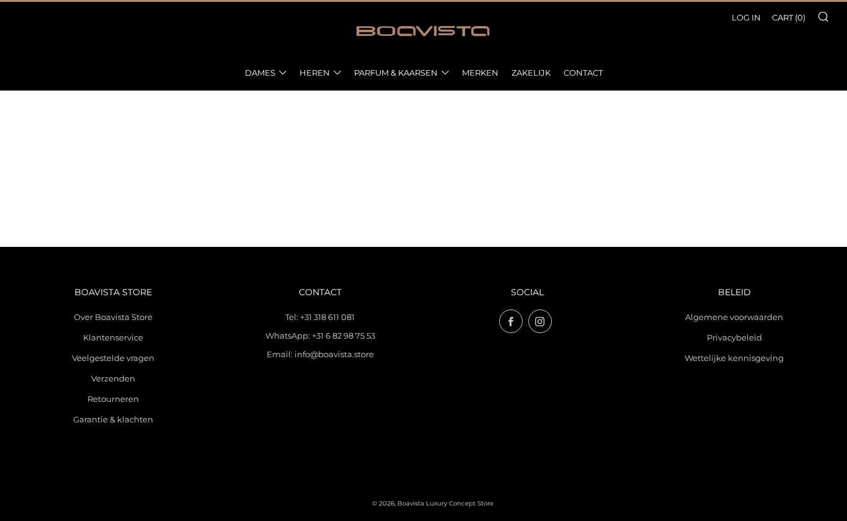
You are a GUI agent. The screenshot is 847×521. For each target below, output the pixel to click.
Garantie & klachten (113, 419)
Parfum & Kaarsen (396, 73)
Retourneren (113, 399)
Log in (746, 17)
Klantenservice (113, 337)
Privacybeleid (734, 337)
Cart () (788, 17)
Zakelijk (531, 73)
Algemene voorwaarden (734, 317)
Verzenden (113, 378)
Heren (314, 73)
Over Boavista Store (113, 317)
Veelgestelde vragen (113, 358)
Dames (260, 73)
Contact (583, 73)
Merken (480, 73)
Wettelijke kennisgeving (734, 358)
